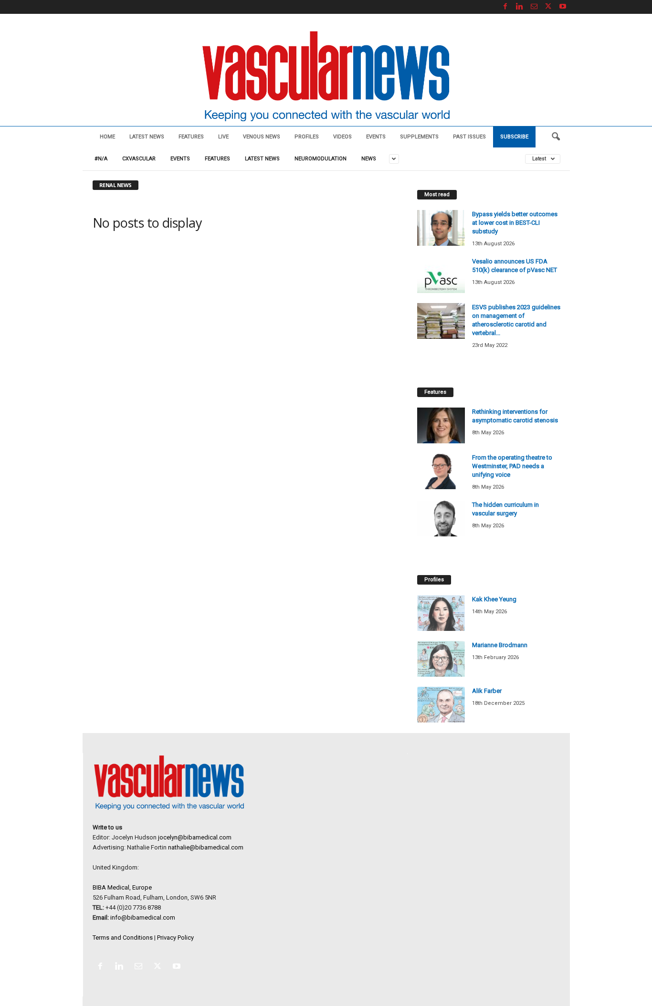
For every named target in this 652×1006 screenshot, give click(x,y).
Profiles (306, 137)
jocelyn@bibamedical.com (194, 837)
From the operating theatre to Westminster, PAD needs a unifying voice (512, 466)
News (368, 159)
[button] (555, 136)
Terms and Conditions (123, 937)
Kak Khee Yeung (494, 599)
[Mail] (534, 7)
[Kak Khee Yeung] (441, 613)
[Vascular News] (326, 77)
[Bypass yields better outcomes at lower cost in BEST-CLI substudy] (441, 228)
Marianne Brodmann (499, 645)
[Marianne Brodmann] (441, 659)
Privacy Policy (175, 937)
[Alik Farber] (441, 705)
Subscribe (514, 137)
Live (223, 137)
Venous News (261, 137)
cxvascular (139, 159)
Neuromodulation (320, 159)
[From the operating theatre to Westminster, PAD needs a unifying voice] (441, 471)
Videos (342, 137)
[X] (548, 7)
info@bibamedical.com (142, 917)
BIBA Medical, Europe (122, 887)
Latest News (146, 137)
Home (107, 137)
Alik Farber (487, 690)
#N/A (101, 159)
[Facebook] (505, 7)
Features (191, 137)
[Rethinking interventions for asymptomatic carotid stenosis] (441, 425)
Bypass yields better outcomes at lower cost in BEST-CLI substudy (514, 222)
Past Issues (469, 137)
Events (376, 137)
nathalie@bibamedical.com (205, 847)
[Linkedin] (520, 7)
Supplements (419, 137)
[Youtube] (562, 7)
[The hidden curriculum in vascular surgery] (441, 518)
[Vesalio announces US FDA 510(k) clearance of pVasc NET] (441, 275)
